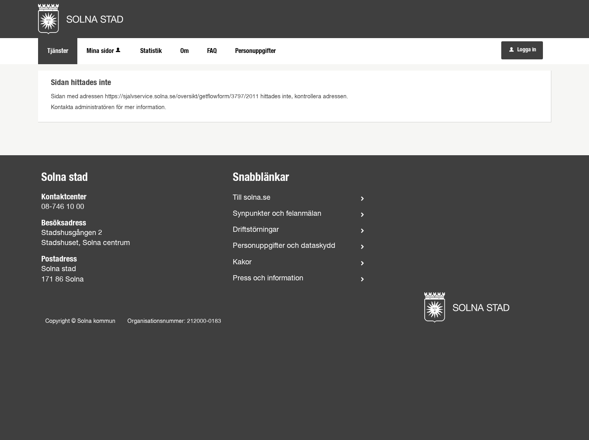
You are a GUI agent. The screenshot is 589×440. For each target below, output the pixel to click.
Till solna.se (251, 197)
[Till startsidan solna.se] (466, 307)
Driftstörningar (256, 229)
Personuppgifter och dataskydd (284, 245)
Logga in (522, 50)
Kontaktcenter (64, 197)
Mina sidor (100, 51)
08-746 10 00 (62, 207)
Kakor (242, 262)
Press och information (268, 278)
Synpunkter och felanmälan (277, 213)
